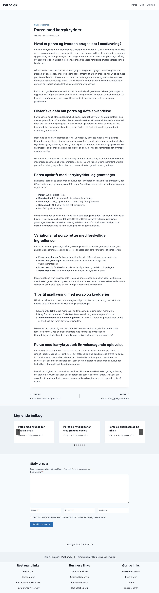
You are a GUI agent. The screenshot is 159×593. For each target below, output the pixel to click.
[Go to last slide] (18, 432)
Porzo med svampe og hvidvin (45, 396)
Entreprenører (131, 588)
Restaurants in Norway (28, 588)
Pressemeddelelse (131, 571)
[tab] (74, 445)
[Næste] (141, 432)
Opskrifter (44, 25)
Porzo (134, 5)
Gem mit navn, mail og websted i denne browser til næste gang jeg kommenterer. (69, 517)
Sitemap (151, 5)
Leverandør (131, 577)
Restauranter (28, 577)
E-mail (69, 510)
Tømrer (131, 582)
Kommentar (36, 472)
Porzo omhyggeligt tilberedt (115, 396)
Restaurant (28, 571)
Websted (103, 510)
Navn (34, 510)
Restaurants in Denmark (28, 582)
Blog (142, 5)
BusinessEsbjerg (79, 588)
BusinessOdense (79, 582)
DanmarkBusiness (79, 571)
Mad (36, 25)
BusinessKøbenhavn (79, 577)
